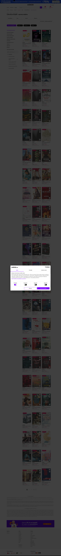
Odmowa (30, 288)
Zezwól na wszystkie (43, 288)
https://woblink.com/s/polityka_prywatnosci (18, 278)
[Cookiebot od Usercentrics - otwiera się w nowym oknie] (46, 267)
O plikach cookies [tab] (44, 270)
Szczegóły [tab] (30, 270)
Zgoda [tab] (17, 270)
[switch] (25, 284)
